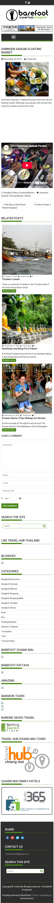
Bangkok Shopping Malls (12, 598)
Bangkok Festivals (9, 584)
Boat (3, 612)
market (27, 196)
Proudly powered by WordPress (16, 895)
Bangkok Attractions (10, 579)
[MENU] (13, 37)
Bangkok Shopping (9, 593)
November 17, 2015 (12, 346)
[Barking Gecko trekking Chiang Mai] (10, 731)
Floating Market (16, 196)
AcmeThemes (26, 898)
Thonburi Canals (41, 204)
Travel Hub (31, 59)
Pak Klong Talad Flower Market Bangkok (14, 206)
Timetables (6, 631)
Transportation (8, 641)
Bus (3, 617)
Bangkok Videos (11, 193)
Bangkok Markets (9, 589)
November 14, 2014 (12, 415)
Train (3, 636)
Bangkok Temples (9, 603)
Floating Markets (26, 193)
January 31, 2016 (11, 276)
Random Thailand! (9, 627)
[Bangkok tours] (2, 563)
